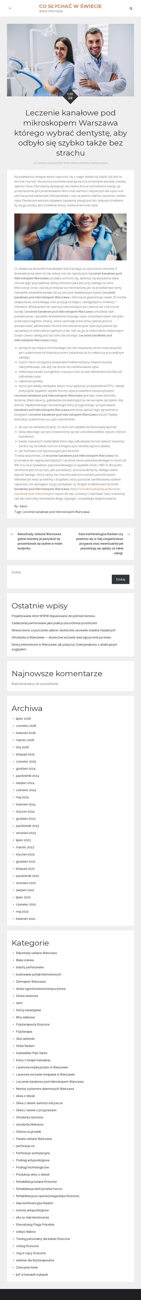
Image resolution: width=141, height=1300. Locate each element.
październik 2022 (27, 876)
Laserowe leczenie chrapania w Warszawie (45, 1074)
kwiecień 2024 (26, 804)
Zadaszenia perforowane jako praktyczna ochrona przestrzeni (54, 623)
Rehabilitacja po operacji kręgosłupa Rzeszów (47, 1196)
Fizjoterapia (24, 1031)
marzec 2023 (25, 847)
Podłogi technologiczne (32, 1167)
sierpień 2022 (25, 890)
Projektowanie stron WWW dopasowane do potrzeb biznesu (53, 616)
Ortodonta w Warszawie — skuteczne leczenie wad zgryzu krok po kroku (61, 637)
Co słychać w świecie (70, 6)
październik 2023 (27, 826)
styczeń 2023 (25, 854)
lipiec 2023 (23, 840)
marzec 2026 (25, 740)
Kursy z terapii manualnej (33, 1060)
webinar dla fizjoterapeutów (35, 1260)
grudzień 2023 (25, 818)
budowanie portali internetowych (38, 974)
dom (19, 1003)
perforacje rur (25, 1146)
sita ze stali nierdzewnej (32, 1217)
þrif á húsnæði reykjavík (32, 1274)
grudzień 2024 (26, 768)
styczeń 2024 (25, 811)
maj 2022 (22, 911)
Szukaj (16, 572)
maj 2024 (22, 797)
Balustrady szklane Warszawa (36, 953)
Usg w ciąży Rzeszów (31, 1253)
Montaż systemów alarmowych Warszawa (45, 1089)
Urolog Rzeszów (27, 1246)
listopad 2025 (25, 754)
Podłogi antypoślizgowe (33, 1160)
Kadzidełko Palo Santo (31, 1053)
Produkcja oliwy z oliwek (33, 1174)
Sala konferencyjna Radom (34, 1203)
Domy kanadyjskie (28, 1010)
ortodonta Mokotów (30, 1124)
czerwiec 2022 (26, 904)
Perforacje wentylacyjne (33, 1153)
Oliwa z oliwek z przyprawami (36, 1110)
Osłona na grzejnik (28, 1131)
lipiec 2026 (23, 718)
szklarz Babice (26, 1231)
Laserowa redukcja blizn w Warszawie (42, 1067)
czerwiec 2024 (26, 790)
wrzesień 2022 (26, 883)
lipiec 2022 (23, 897)
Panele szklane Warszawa (34, 1139)
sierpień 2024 (25, 783)
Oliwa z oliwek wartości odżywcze (39, 1103)
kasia (23, 506)
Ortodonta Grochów (29, 1117)
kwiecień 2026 (26, 733)
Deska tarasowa (27, 996)
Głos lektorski (25, 1039)
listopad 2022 (25, 868)
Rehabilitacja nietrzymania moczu (39, 1189)
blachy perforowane (30, 967)
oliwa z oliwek (25, 1096)
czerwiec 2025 (26, 761)
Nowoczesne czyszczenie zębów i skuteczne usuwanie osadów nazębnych (63, 630)
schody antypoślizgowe (32, 1210)
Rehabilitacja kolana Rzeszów (36, 1181)
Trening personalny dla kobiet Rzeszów (43, 1239)
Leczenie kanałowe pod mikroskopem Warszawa (70, 163)
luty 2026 (22, 747)
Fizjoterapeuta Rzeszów (33, 1024)
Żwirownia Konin (27, 1267)
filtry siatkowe (25, 1017)
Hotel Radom (25, 1046)
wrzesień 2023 (26, 833)
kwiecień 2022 (25, 918)
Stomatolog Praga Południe (35, 1224)
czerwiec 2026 (26, 726)
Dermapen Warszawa (31, 981)
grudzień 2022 (25, 861)
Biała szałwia (25, 960)
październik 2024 (27, 776)
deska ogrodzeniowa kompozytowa (41, 988)
